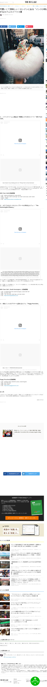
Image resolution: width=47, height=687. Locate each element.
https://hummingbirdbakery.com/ (11, 295)
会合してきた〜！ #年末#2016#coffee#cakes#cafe (12, 367)
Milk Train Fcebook (3, 84)
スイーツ (12, 643)
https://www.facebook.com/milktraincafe (12, 199)
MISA (5, 653)
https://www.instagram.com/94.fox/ (10, 657)
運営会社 (15, 679)
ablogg (9, 681)
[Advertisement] (22, 456)
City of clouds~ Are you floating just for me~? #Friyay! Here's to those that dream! (18, 182)
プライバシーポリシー (17, 680)
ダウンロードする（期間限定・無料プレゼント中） (22, 518)
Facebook (15, 681)
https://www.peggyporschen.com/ (11, 385)
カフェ (7, 643)
